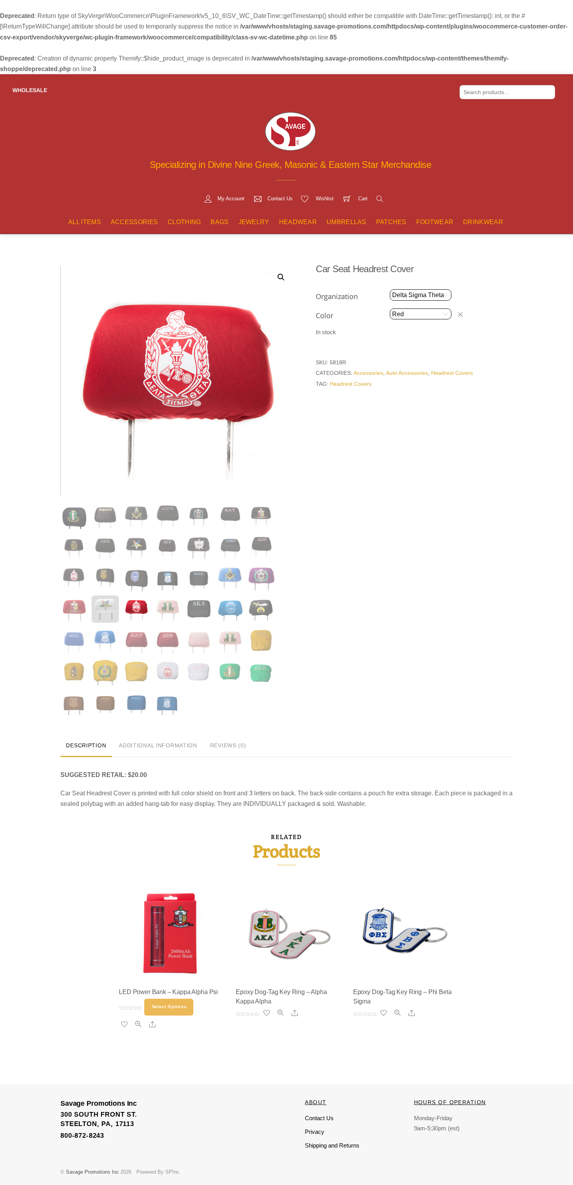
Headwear (298, 222)
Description (86, 745)
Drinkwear (483, 222)
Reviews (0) (228, 745)
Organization (337, 296)
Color (324, 315)
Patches (391, 222)
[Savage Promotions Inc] (290, 130)
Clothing (184, 222)
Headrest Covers (452, 373)
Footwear (435, 222)
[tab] (86, 746)
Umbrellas (346, 222)
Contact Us (319, 1118)
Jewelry (254, 222)
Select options (169, 1006)
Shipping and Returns (332, 1145)
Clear (464, 314)
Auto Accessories (407, 373)
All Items (84, 222)
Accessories (134, 222)
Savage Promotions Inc (92, 1172)
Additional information (158, 745)
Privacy (314, 1131)
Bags (219, 222)
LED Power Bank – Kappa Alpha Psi (168, 992)
